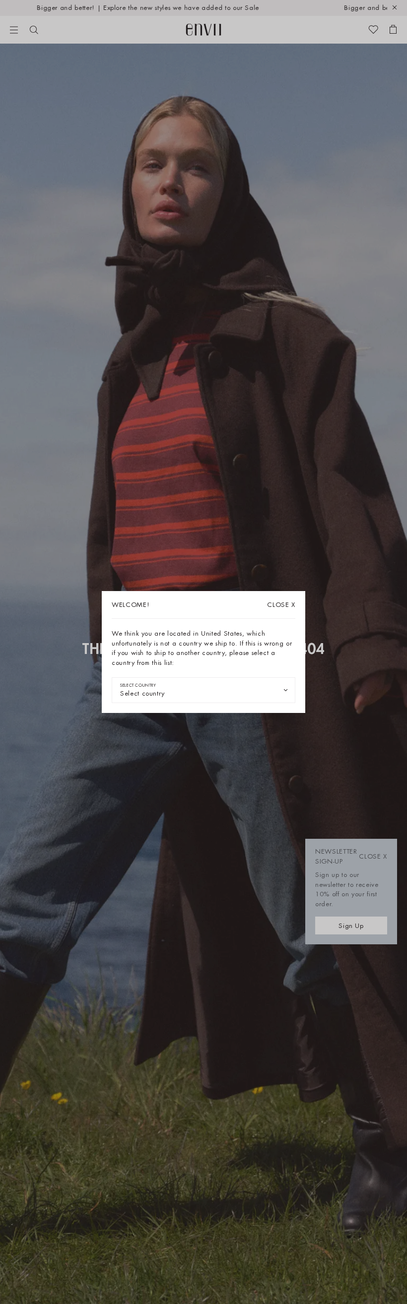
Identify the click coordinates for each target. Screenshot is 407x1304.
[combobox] (203, 690)
